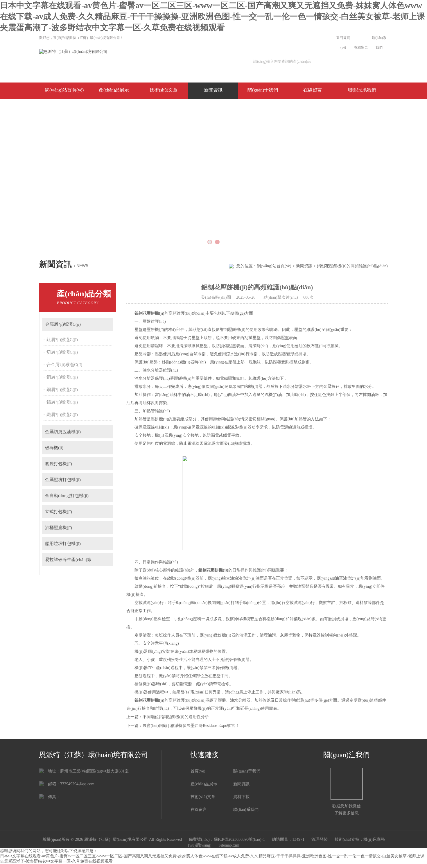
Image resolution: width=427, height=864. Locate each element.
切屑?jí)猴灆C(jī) (62, 352)
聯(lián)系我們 (379, 42)
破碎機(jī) (54, 447)
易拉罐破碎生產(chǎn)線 (68, 559)
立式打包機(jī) (58, 511)
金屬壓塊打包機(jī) (63, 479)
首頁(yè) (198, 771)
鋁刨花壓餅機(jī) (149, 313)
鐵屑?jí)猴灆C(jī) (62, 414)
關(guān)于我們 (262, 89)
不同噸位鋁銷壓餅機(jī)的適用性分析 (176, 717)
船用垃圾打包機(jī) (63, 543)
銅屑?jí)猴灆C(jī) (62, 377)
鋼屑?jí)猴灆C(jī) (62, 389)
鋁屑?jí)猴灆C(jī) (62, 402)
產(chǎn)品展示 (114, 89)
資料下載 (241, 797)
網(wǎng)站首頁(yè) (64, 89)
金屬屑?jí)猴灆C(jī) (63, 324)
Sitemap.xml (228, 845)
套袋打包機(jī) (58, 463)
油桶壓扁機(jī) (58, 527)
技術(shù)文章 (163, 89)
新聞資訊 (213, 89)
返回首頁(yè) (343, 42)
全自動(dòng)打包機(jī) (67, 495)
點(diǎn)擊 (106, 324)
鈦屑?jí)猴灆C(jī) (62, 339)
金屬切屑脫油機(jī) (63, 431)
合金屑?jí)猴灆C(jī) (64, 364)
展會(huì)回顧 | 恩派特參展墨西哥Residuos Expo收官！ (191, 725)
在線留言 (361, 47)
